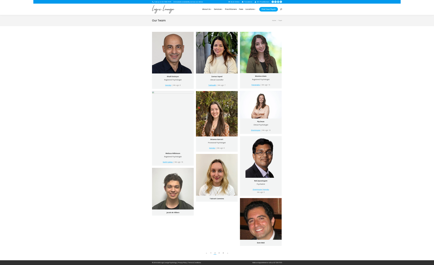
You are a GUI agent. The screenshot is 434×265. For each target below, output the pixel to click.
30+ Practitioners (263, 2)
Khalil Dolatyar (173, 76)
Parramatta (255, 85)
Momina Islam (261, 76)
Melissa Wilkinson (173, 153)
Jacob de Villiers (172, 212)
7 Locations (248, 2)
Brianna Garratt (216, 139)
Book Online (235, 2)
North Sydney (168, 162)
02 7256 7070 (277, 263)
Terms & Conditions (194, 263)
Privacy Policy (182, 263)
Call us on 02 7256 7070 (162, 2)
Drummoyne (255, 130)
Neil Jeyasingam (260, 181)
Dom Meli (261, 243)
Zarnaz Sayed (216, 76)
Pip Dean (260, 121)
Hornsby (168, 85)
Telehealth (212, 85)
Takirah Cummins (217, 199)
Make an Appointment (259, 263)
